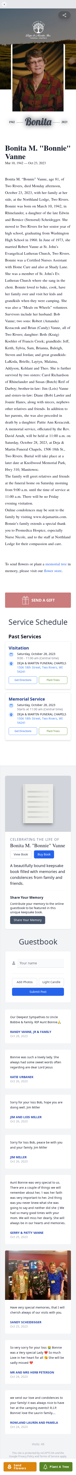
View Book (21, 854)
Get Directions (23, 680)
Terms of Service (49, 1456)
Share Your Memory (28, 920)
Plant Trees (53, 680)
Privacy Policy (26, 1456)
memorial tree (56, 563)
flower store (53, 570)
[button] (38, 1275)
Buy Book (44, 854)
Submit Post (38, 992)
